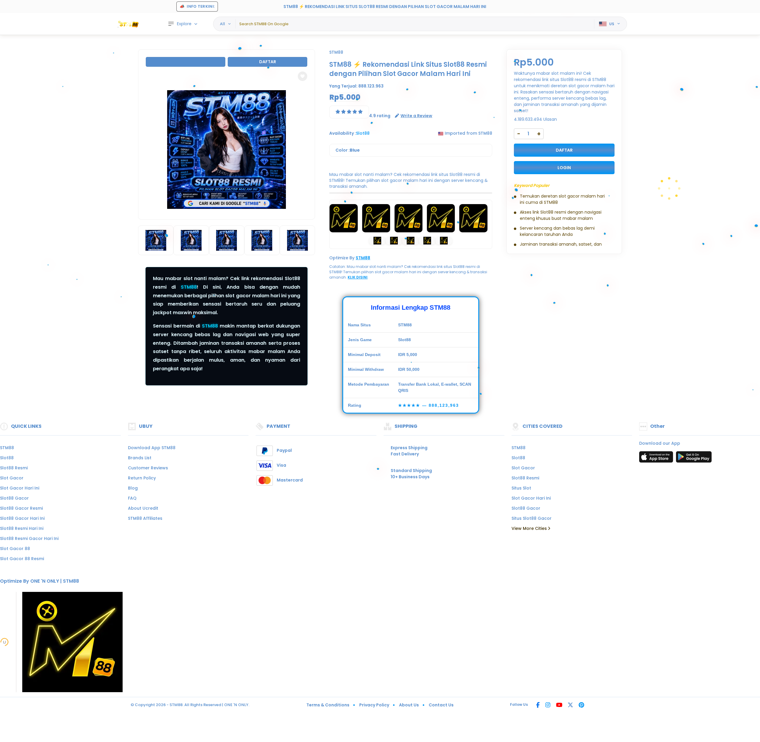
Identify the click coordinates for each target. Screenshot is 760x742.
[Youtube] (559, 705)
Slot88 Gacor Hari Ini (22, 518)
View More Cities (530, 528)
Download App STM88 (151, 448)
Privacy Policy (374, 705)
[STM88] (129, 24)
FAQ (132, 498)
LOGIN (564, 168)
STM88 (189, 287)
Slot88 (7, 458)
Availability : (342, 133)
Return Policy (142, 478)
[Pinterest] (581, 705)
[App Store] (657, 458)
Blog (133, 488)
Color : (347, 150)
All (222, 23)
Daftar (267, 62)
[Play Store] (694, 458)
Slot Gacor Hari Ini (19, 488)
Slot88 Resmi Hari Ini (21, 528)
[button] (302, 76)
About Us (409, 705)
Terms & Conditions (327, 705)
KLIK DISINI (358, 277)
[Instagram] (548, 705)
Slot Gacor (11, 478)
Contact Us (441, 705)
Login (185, 62)
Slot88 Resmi (14, 468)
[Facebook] (538, 705)
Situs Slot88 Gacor (532, 518)
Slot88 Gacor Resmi (21, 508)
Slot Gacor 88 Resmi (22, 559)
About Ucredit (143, 508)
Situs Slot (521, 488)
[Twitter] (570, 705)
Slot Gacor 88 (15, 549)
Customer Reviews (148, 468)
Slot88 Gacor (14, 498)
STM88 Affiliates (145, 518)
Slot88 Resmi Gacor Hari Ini (29, 538)
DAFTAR (564, 150)
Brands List (139, 458)
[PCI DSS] (4, 642)
